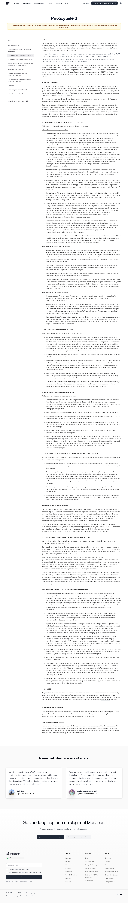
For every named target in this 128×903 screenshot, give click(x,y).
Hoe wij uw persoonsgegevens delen (20, 59)
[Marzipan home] (7, 3)
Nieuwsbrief (89, 880)
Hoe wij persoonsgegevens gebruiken (20, 55)
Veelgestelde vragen (91, 865)
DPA (31, 896)
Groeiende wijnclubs (111, 875)
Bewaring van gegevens (16, 69)
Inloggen (86, 3)
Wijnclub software (71, 865)
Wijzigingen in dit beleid (16, 94)
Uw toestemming (13, 45)
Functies (16, 3)
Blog (66, 3)
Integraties (68, 871)
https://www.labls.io (66, 61)
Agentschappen (39, 3)
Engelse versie (55, 25)
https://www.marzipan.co (83, 56)
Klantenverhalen (90, 868)
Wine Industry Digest (91, 871)
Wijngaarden (26, 3)
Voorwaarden (24, 896)
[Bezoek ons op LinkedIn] (117, 894)
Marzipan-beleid (110, 882)
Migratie (68, 878)
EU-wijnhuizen (109, 868)
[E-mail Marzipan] (121, 894)
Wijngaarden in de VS (112, 871)
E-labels (68, 868)
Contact (107, 861)
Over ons (59, 3)
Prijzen (50, 3)
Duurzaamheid (109, 878)
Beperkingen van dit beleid (17, 90)
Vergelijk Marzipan (71, 875)
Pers (106, 865)
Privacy (15, 896)
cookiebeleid (114, 286)
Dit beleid (11, 41)
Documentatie (89, 861)
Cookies (11, 85)
